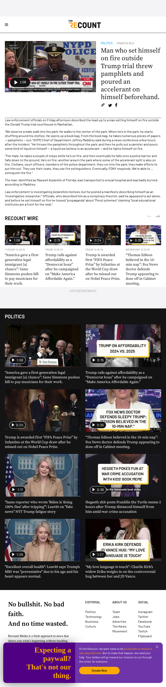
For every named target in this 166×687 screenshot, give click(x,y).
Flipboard (145, 636)
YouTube (144, 626)
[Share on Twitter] (110, 106)
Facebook (145, 621)
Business (91, 621)
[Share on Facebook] (116, 106)
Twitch (143, 631)
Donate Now (99, 670)
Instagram (145, 612)
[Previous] (157, 217)
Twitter (143, 616)
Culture (90, 626)
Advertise (119, 621)
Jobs (115, 616)
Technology (93, 616)
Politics (107, 43)
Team (116, 612)
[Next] (149, 217)
